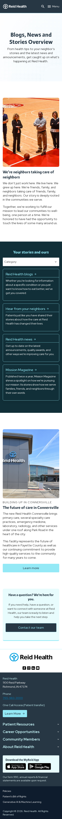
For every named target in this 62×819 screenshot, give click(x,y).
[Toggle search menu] (43, 6)
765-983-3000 (13, 698)
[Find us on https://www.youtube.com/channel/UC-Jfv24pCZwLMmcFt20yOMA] (37, 668)
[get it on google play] (39, 766)
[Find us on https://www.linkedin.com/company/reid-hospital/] (33, 668)
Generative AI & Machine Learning (22, 802)
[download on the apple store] (16, 766)
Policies (7, 791)
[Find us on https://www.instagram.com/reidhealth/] (28, 668)
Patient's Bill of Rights (14, 796)
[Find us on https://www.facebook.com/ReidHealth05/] (24, 668)
